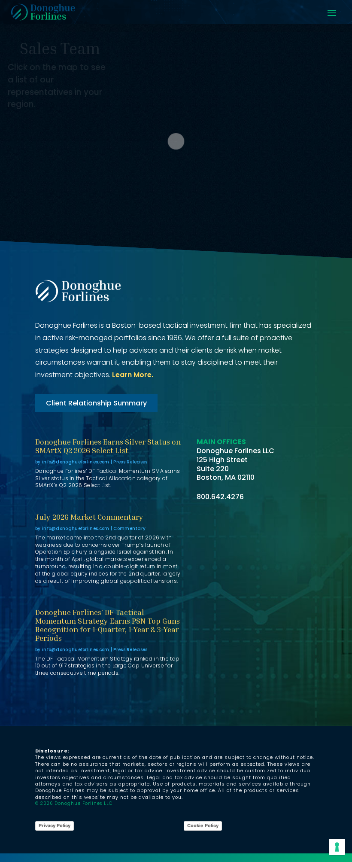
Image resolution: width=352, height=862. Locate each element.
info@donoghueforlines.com (75, 462)
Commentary (129, 528)
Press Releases (130, 462)
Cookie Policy (202, 825)
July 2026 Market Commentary (89, 516)
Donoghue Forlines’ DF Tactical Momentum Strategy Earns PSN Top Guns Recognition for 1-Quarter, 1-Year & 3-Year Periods (107, 624)
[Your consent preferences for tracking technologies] (337, 847)
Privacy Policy (54, 825)
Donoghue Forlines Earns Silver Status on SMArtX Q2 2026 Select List (108, 446)
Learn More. (132, 375)
